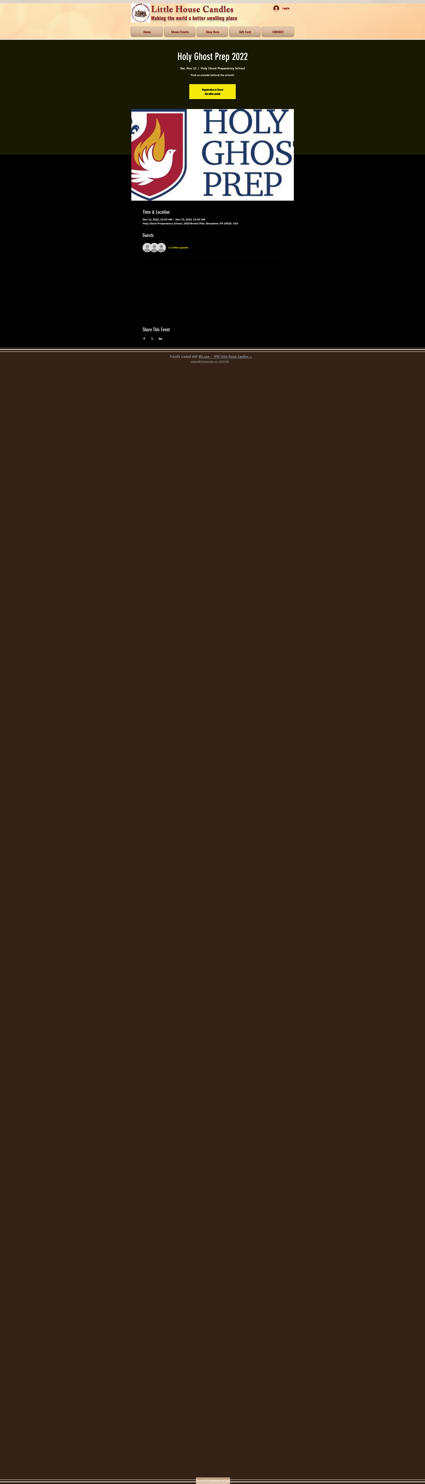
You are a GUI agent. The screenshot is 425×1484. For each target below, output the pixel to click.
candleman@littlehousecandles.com (204, 361)
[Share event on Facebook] (144, 338)
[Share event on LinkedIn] (160, 338)
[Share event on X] (152, 338)
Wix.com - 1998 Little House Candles (225, 356)
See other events (212, 93)
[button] (212, 32)
